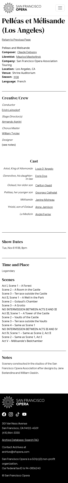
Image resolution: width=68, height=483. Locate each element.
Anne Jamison (44, 207)
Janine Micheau (44, 199)
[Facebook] (4, 415)
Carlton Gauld (43, 185)
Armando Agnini (11, 121)
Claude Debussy (27, 52)
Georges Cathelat (46, 192)
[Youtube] (24, 415)
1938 (16, 77)
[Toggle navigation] (60, 8)
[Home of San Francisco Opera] (22, 7)
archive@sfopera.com (15, 451)
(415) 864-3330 (11, 432)
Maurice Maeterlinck (28, 56)
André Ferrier (43, 214)
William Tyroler (11, 133)
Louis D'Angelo (44, 168)
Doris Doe (41, 176)
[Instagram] (11, 415)
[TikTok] (18, 415)
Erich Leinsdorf (11, 110)
